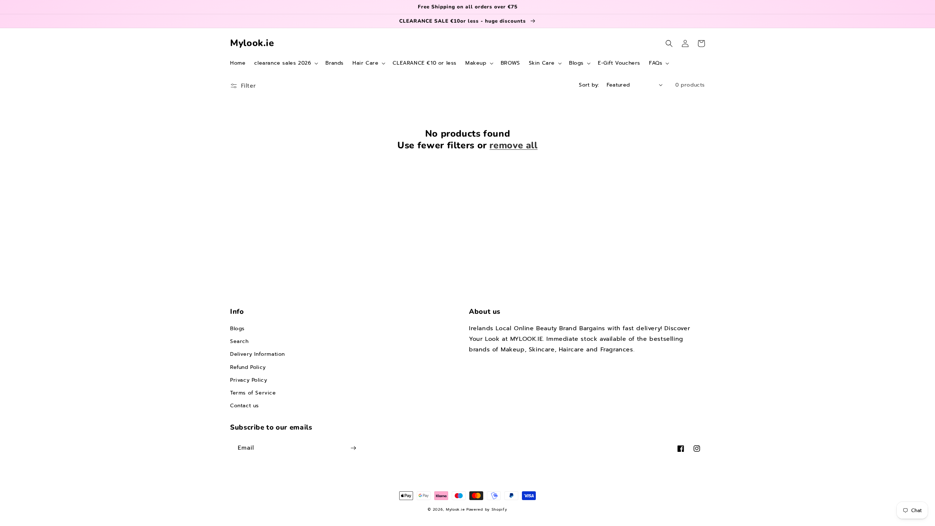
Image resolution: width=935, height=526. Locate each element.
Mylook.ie (455, 509)
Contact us (244, 405)
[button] (285, 63)
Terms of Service (253, 393)
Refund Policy (248, 367)
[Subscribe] (353, 448)
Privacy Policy (248, 380)
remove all (513, 145)
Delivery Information (257, 354)
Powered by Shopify (486, 509)
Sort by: (589, 85)
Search (239, 341)
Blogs (237, 328)
